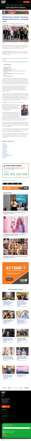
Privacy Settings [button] (20, 439)
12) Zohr (3, 157)
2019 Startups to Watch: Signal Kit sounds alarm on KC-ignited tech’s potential (8, 357)
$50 (23, 174)
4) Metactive (4, 147)
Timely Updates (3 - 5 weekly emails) (9, 431)
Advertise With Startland (5, 418)
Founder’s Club (4, 417)
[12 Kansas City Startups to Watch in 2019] (22, 369)
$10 (11, 174)
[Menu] (21, 2)
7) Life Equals (4, 151)
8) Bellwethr (4, 152)
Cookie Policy (28, 439)
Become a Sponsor (4, 419)
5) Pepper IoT (4, 148)
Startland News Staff (6, 305)
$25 (17, 174)
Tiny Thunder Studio (15, 439)
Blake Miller (6, 180)
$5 (5, 174)
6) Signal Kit (4, 150)
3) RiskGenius (4, 146)
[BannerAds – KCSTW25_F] (15, 12)
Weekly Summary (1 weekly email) (9, 432)
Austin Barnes (11, 23)
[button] (18, 2)
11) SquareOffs (4, 156)
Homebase (9, 180)
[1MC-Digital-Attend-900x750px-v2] (15, 262)
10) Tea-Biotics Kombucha (7, 155)
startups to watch (13, 180)
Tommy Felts (5, 323)
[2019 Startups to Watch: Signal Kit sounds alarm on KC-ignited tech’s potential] (8, 351)
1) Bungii (3, 143)
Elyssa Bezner (19, 323)
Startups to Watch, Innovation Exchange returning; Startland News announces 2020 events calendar (22, 303)
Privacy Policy (24, 439)
